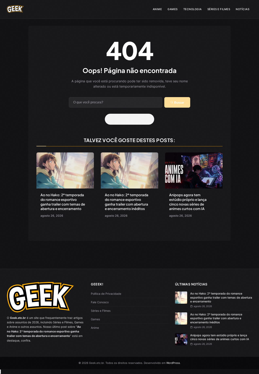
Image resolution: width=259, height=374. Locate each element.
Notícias (242, 9)
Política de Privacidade (106, 293)
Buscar (178, 102)
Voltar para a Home (131, 119)
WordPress (173, 362)
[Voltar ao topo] (0, 372)
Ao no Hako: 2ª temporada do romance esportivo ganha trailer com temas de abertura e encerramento (62, 202)
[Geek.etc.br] (15, 11)
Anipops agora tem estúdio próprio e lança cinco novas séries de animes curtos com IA (188, 202)
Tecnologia (192, 9)
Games (173, 9)
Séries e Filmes (218, 9)
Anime (157, 9)
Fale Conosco (100, 302)
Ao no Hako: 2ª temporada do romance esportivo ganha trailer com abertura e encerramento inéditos (126, 202)
